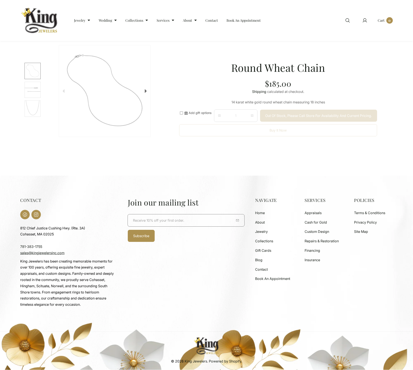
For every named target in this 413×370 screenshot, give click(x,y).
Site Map (361, 231)
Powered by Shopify (225, 361)
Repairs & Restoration (322, 241)
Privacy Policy (365, 222)
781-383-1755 (31, 246)
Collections (264, 241)
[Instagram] (36, 214)
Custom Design (317, 231)
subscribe (141, 236)
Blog (258, 260)
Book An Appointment (272, 278)
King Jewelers (196, 361)
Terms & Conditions (369, 213)
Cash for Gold (316, 222)
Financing (312, 250)
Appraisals (313, 213)
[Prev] (63, 91)
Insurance (312, 260)
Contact (261, 269)
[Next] (146, 91)
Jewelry (261, 231)
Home (260, 213)
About (260, 222)
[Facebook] (25, 214)
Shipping (259, 91)
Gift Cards (263, 250)
